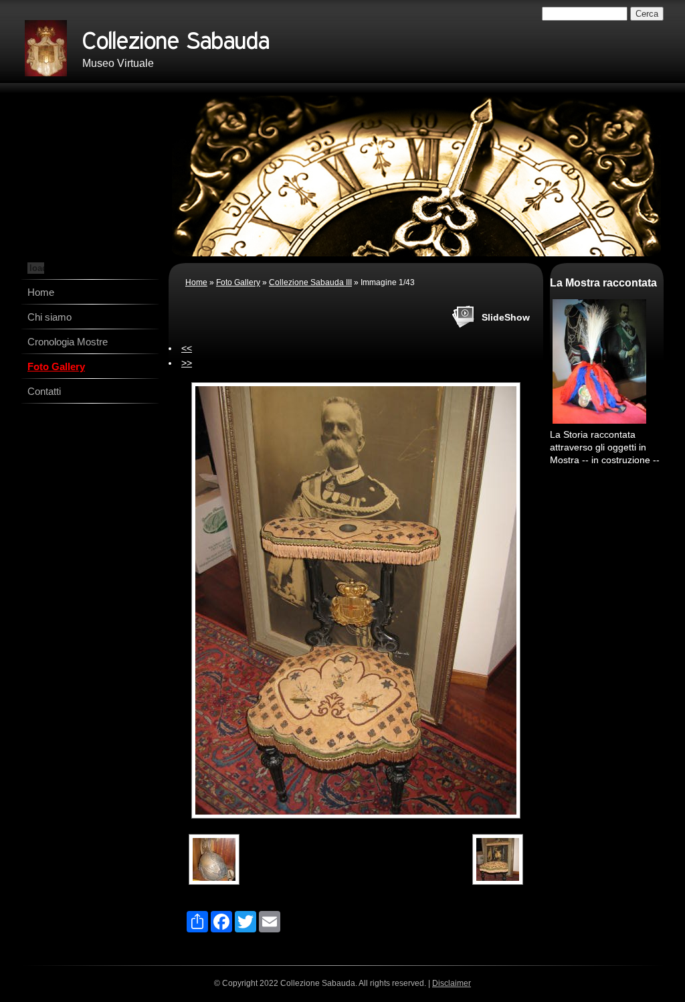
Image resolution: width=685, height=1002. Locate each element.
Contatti (44, 391)
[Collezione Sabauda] (46, 48)
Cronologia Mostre (67, 341)
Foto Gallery (56, 366)
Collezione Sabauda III (310, 282)
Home (40, 292)
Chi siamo (49, 317)
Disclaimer (451, 983)
